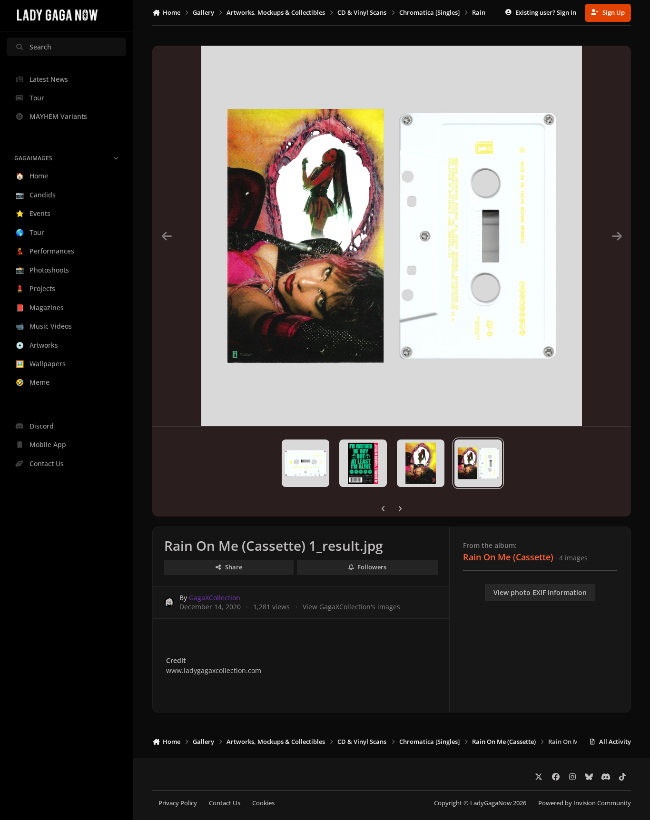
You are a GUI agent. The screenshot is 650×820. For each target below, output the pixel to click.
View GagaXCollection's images (351, 606)
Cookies (263, 803)
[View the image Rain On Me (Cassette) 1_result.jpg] (478, 463)
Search (40, 46)
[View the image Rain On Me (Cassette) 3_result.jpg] (363, 463)
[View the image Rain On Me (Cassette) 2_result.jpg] (420, 463)
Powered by (584, 803)
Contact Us (224, 803)
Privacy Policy (177, 803)
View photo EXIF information (540, 592)
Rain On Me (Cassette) (508, 557)
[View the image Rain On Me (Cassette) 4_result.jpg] (305, 463)
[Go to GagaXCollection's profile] (169, 602)
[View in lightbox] (391, 236)
